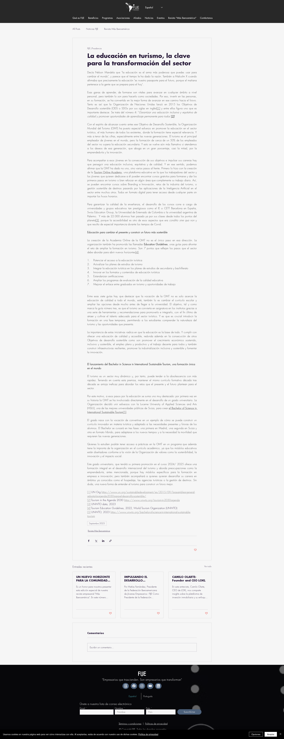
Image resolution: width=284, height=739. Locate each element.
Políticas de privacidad (156, 723)
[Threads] (125, 686)
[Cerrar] (280, 734)
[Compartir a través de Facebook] (88, 540)
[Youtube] (150, 686)
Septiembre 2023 (97, 523)
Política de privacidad (148, 734)
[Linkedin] (158, 686)
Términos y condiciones (130, 723)
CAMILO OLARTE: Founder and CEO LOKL (188, 579)
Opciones (255, 734)
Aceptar (270, 734)
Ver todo (208, 566)
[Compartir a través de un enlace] (110, 540)
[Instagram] (142, 686)
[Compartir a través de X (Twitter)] (96, 540)
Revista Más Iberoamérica (116, 29)
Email (82, 708)
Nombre (119, 708)
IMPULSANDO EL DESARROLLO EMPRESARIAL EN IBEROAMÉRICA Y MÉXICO (136, 579)
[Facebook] (134, 686)
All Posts (76, 29)
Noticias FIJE (92, 29)
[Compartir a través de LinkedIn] (103, 540)
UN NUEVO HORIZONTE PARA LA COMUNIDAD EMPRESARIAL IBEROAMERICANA (93, 579)
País (148, 708)
